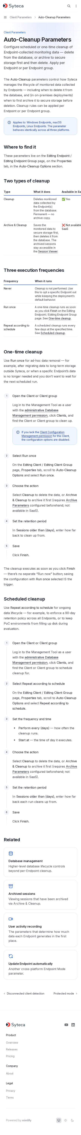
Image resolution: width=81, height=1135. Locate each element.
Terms (10, 1097)
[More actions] (76, 6)
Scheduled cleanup (53, 333)
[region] (40, 222)
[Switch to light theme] (65, 1120)
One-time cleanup (60, 318)
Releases (12, 1049)
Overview (12, 1042)
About (9, 1073)
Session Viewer (47, 251)
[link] (40, 862)
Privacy (10, 1090)
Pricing (10, 1056)
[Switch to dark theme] (72, 1120)
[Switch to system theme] (58, 1120)
